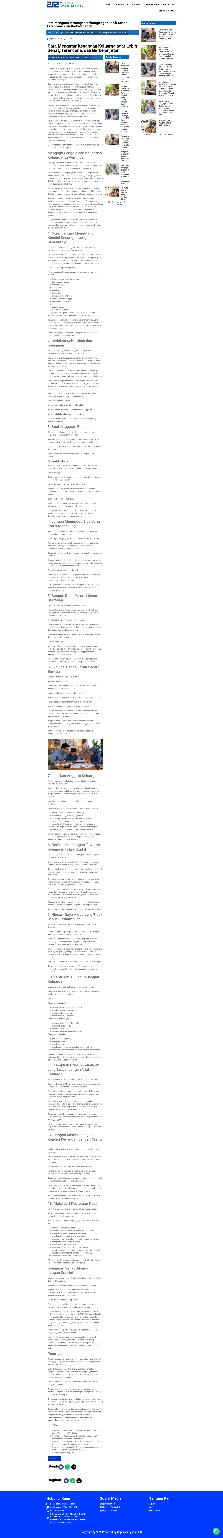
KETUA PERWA (133, 4)
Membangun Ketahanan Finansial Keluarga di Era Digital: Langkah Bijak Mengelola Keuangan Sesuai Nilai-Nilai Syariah (167, 88)
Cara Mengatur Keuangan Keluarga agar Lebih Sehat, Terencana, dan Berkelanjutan (126, 72)
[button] (61, 1467)
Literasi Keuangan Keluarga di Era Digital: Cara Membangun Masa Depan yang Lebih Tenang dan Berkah (125, 121)
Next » (119, 205)
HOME (109, 4)
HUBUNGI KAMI (168, 4)
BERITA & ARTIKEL (167, 11)
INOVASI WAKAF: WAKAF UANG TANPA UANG (124, 193)
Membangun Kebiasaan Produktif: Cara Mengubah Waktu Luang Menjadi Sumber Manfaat (117, 33)
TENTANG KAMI (150, 4)
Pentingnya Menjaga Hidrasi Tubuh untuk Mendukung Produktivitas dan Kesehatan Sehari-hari (126, 174)
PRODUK (118, 4)
